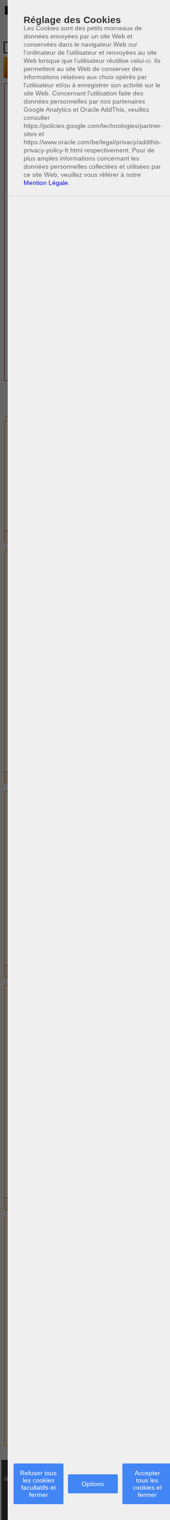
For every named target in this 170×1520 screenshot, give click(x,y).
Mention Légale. (47, 182)
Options (93, 1483)
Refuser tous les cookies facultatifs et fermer (38, 1483)
